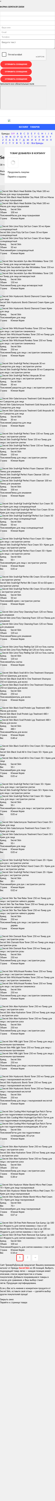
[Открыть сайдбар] (3, 113)
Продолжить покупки (18, 172)
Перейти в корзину (17, 177)
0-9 (13, 134)
